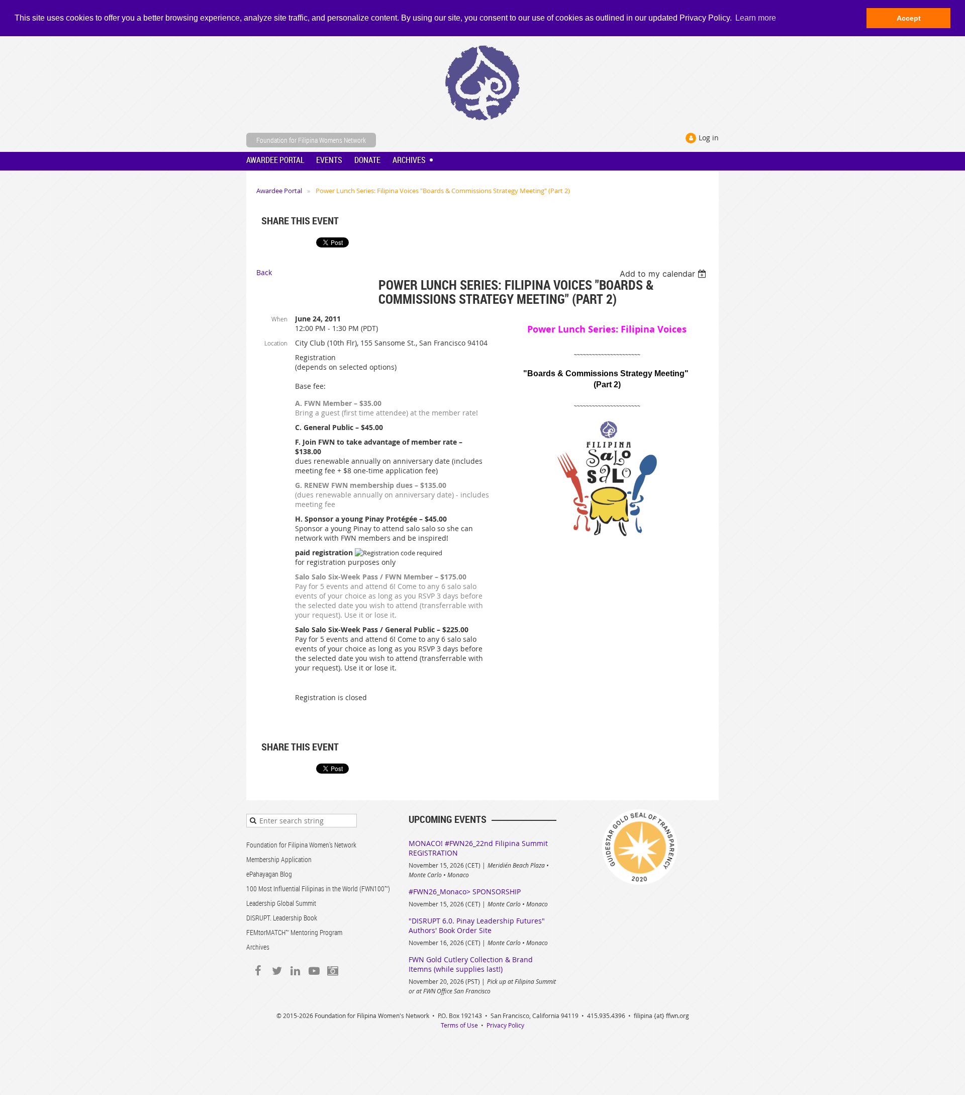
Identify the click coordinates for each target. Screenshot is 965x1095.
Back (264, 272)
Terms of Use (459, 1025)
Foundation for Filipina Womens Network (311, 140)
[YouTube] (314, 971)
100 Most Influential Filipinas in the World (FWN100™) (318, 888)
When (279, 319)
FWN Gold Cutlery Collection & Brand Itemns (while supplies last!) (471, 964)
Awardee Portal (279, 190)
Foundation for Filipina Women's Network (301, 845)
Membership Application (279, 859)
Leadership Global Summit (281, 903)
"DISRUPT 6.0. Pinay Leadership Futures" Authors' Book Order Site (477, 925)
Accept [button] (909, 18)
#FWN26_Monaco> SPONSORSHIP (465, 891)
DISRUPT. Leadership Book (281, 917)
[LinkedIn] (295, 971)
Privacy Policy (505, 1025)
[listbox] (664, 274)
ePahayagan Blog (269, 874)
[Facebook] (258, 971)
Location (275, 343)
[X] (276, 971)
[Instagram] (332, 971)
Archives (257, 947)
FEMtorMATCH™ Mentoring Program (294, 932)
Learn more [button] (755, 18)
